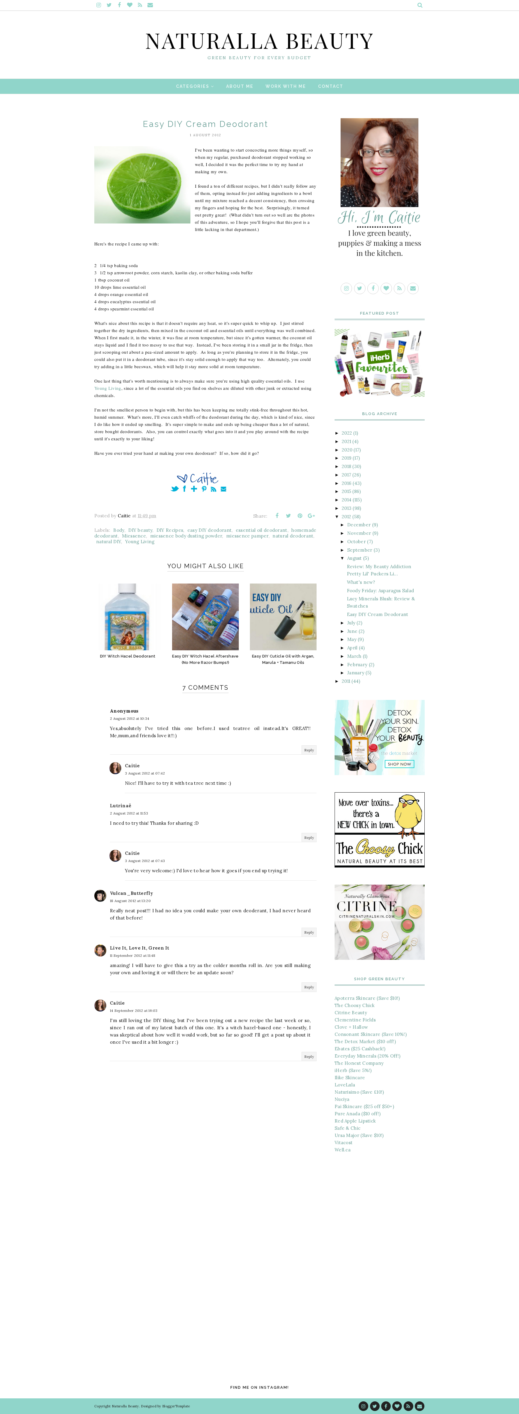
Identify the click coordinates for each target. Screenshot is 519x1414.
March (354, 656)
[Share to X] (288, 516)
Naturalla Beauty (259, 39)
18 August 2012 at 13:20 (130, 900)
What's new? (361, 582)
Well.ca (343, 1150)
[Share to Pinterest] (300, 516)
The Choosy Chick (355, 1005)
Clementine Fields (355, 1020)
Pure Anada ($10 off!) (358, 1114)
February (357, 664)
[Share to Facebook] (277, 516)
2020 (347, 450)
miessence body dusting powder (186, 536)
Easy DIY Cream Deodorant (377, 614)
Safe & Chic (347, 1128)
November (359, 533)
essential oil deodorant (261, 530)
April (352, 648)
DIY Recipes (169, 530)
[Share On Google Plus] (311, 516)
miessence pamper (247, 536)
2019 (346, 458)
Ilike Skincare (350, 1077)
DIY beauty (140, 530)
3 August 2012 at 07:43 (145, 860)
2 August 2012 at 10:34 (130, 718)
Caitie (132, 766)
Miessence (134, 536)
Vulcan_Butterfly (131, 893)
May (352, 639)
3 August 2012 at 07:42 (145, 773)
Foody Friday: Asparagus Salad (380, 590)
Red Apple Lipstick (355, 1121)
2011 (346, 681)
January (355, 673)
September (359, 550)
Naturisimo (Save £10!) (359, 1092)
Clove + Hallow (351, 1027)
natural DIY (108, 541)
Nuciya (342, 1099)
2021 (346, 441)
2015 (346, 491)
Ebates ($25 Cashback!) (360, 1049)
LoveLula (345, 1085)
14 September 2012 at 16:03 (134, 1010)
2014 (346, 500)
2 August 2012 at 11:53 (129, 813)
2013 (346, 508)
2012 (346, 516)
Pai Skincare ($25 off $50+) (364, 1106)
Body (118, 530)
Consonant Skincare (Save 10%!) (371, 1034)
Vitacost (344, 1142)
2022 (347, 433)
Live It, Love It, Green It (139, 948)
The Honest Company (359, 1063)
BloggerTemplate (176, 1406)
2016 (346, 483)
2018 (346, 466)
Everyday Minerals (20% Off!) (367, 1056)
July (351, 623)
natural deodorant (292, 536)
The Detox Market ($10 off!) (365, 1041)
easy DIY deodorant (209, 530)
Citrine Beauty (351, 1012)
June (352, 631)
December (359, 525)
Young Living (107, 388)
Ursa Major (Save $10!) (359, 1135)
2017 (346, 475)
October (356, 541)
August (354, 558)
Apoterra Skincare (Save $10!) (367, 998)
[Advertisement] (380, 1259)
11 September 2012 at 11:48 (133, 955)
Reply (309, 750)
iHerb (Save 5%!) (353, 1070)
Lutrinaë (120, 806)
